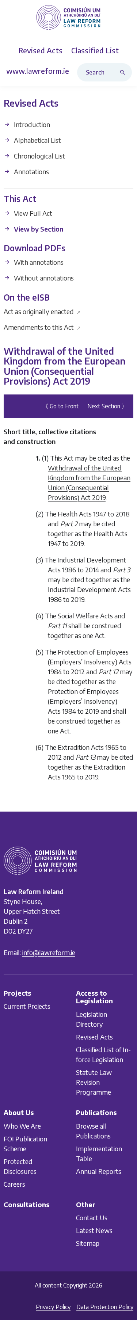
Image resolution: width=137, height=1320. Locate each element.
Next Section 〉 (107, 406)
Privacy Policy (53, 1307)
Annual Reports (98, 1171)
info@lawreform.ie (48, 952)
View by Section (37, 229)
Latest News (94, 1230)
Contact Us (91, 1217)
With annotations (38, 262)
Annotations (30, 171)
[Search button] (124, 72)
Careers (14, 1184)
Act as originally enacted (42, 311)
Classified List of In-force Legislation (103, 1054)
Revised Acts (94, 1037)
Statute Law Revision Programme (94, 1082)
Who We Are (22, 1126)
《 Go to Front (60, 406)
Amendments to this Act (42, 327)
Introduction (31, 124)
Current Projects (27, 1006)
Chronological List (38, 156)
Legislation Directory (91, 1019)
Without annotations (43, 278)
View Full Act (32, 213)
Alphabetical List (36, 140)
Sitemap (87, 1243)
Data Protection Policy (104, 1307)
